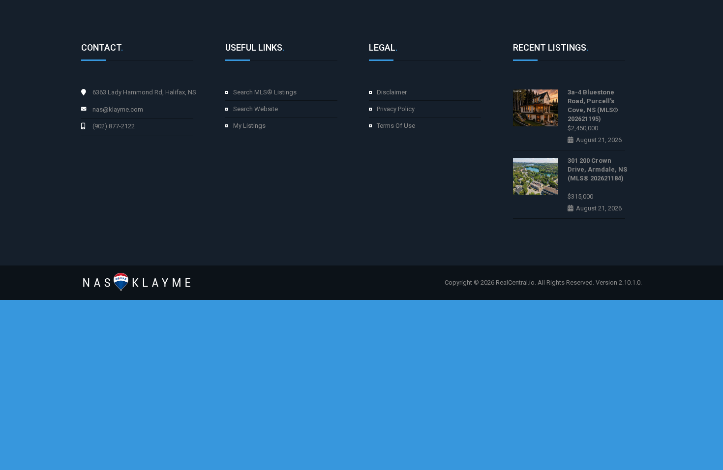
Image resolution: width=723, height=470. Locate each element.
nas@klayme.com (117, 109)
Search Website (255, 109)
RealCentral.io (515, 282)
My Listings (249, 125)
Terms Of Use (396, 125)
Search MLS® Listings (265, 92)
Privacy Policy (396, 109)
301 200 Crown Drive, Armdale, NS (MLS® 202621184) (597, 169)
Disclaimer (392, 92)
